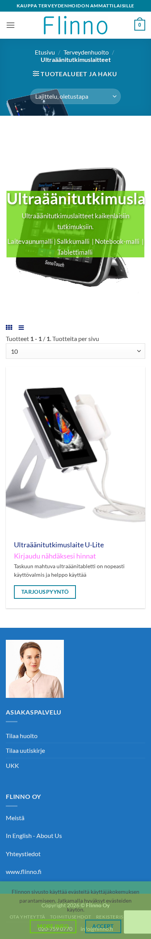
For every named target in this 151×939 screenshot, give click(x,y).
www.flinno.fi (23, 871)
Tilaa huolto (22, 735)
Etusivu (45, 52)
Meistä (15, 817)
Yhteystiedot (23, 853)
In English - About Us (34, 835)
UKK (12, 765)
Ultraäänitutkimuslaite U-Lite (59, 545)
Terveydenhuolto (86, 52)
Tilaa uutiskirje (25, 750)
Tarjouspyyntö (45, 591)
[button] (10, 24)
